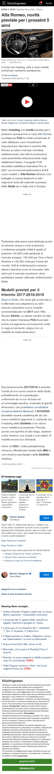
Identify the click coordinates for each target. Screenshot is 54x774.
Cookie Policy (22, 755)
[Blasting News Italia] (16, 3)
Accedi (49, 3)
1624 (23, 692)
